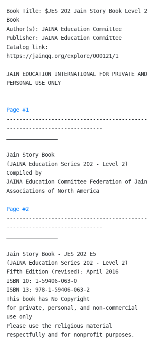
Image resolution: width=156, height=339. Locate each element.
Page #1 (17, 109)
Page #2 (17, 209)
